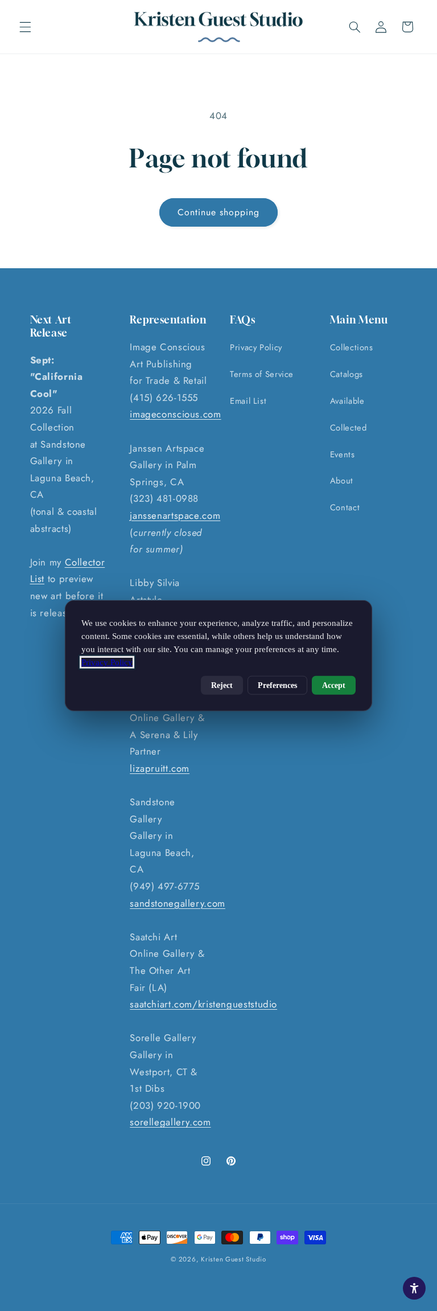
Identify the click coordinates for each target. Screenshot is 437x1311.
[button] (25, 27)
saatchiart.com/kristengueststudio (203, 1004)
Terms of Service (262, 374)
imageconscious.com (175, 414)
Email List (248, 401)
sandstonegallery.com (177, 903)
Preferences (277, 685)
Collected (348, 427)
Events (342, 454)
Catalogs (346, 374)
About (341, 480)
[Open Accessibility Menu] (414, 1288)
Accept (333, 685)
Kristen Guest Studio (233, 1259)
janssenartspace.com (175, 515)
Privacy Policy (256, 347)
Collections (351, 347)
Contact (345, 507)
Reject (222, 685)
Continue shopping (219, 212)
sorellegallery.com (170, 1122)
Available (347, 401)
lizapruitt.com (159, 768)
